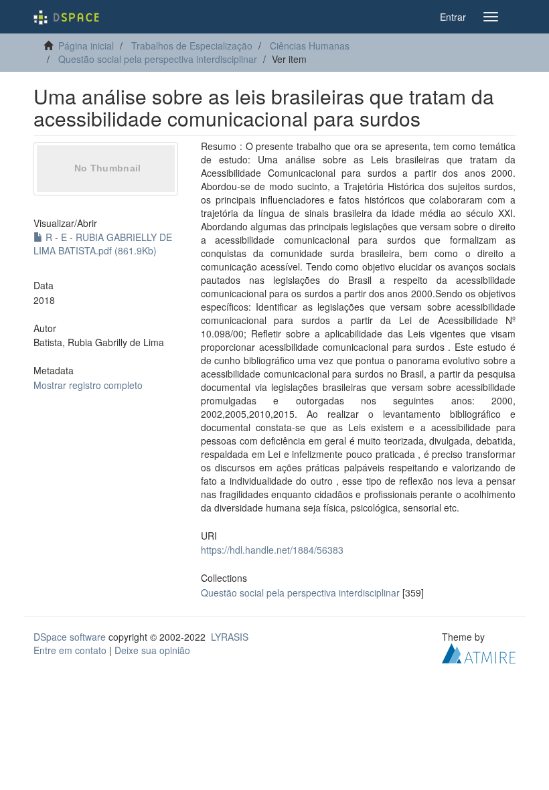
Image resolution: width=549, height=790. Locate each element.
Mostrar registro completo (88, 385)
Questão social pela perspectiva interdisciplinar (157, 59)
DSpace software (69, 636)
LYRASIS (229, 636)
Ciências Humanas (309, 45)
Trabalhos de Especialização (191, 45)
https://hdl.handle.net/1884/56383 (272, 549)
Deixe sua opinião (152, 650)
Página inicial (86, 45)
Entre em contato (69, 650)
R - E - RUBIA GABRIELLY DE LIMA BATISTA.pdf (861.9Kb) (102, 243)
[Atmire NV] (479, 651)
